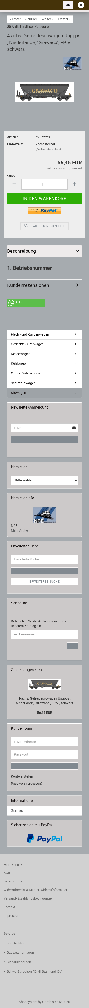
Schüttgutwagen (23, 383)
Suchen (44, 571)
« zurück (31, 19)
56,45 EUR (44, 712)
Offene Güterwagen (25, 373)
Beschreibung (21, 251)
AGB (7, 873)
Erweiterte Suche (44, 581)
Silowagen (18, 393)
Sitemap (17, 810)
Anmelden (44, 439)
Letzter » (64, 19)
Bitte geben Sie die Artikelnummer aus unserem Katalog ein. (38, 623)
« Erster (15, 19)
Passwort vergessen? (26, 783)
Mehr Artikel (19, 530)
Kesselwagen (20, 354)
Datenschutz (13, 881)
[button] (26, 303)
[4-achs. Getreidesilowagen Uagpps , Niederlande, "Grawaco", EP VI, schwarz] (44, 80)
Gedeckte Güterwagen (27, 344)
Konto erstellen (22, 776)
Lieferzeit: (15, 144)
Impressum (12, 916)
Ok (68, 5)
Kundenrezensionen (28, 285)
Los (72, 646)
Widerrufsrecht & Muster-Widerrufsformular (35, 890)
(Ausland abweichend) (49, 149)
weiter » (47, 19)
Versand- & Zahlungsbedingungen (28, 898)
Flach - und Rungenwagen (30, 334)
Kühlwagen (19, 363)
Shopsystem (28, 1002)
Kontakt (9, 907)
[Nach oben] (13, 1001)
